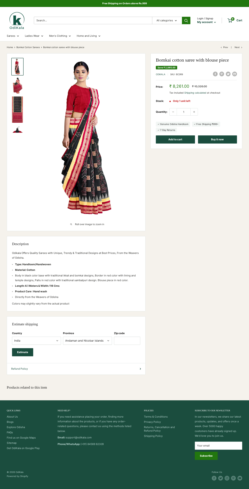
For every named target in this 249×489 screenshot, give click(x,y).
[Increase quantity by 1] (194, 111)
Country (17, 333)
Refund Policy (19, 368)
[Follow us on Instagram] (227, 478)
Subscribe (206, 455)
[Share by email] (234, 73)
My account (205, 22)
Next (237, 47)
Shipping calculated (195, 92)
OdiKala (160, 74)
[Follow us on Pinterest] (233, 478)
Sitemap (12, 442)
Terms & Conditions (156, 416)
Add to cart (175, 139)
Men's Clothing (58, 35)
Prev (225, 47)
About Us (12, 416)
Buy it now (217, 139)
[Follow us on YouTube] (239, 478)
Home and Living (87, 35)
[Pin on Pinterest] (221, 73)
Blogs (10, 421)
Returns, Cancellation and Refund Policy (159, 429)
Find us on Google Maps (21, 437)
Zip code (119, 333)
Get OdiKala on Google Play (23, 448)
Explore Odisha (16, 427)
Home (10, 47)
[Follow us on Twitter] (220, 478)
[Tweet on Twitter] (228, 73)
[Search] (186, 20)
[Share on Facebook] (215, 73)
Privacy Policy (152, 421)
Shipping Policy (153, 436)
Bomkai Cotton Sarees (28, 47)
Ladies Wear (32, 35)
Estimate (22, 352)
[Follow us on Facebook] (214, 478)
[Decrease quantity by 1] (173, 111)
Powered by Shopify (17, 476)
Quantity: (161, 111)
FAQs (10, 432)
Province (68, 333)
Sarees (11, 35)
